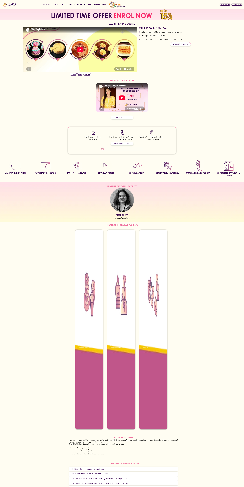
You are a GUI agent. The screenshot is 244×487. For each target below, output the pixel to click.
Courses (55, 4)
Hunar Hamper (94, 4)
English (73, 74)
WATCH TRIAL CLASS (180, 44)
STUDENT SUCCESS (80, 4)
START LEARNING (225, 4)
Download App (237, 4)
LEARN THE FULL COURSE (122, 144)
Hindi (80, 74)
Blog (104, 4)
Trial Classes (66, 4)
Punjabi (87, 74)
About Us (46, 4)
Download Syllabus (122, 117)
